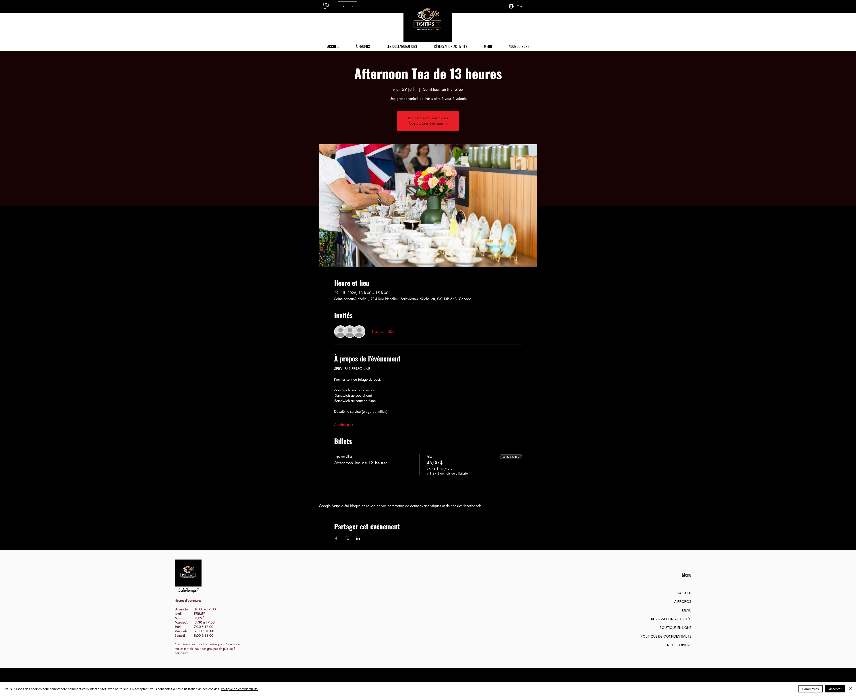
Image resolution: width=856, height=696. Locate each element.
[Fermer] (850, 688)
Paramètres (810, 689)
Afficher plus (343, 424)
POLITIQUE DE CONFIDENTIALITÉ (666, 636)
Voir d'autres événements (428, 123)
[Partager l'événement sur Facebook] (336, 538)
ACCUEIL (684, 592)
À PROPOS (682, 601)
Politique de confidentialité (239, 689)
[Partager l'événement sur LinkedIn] (358, 538)
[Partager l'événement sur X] (347, 538)
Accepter (835, 689)
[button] (326, 6)
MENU (686, 610)
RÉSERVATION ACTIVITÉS (671, 619)
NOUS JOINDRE (679, 645)
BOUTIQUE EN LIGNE (675, 627)
